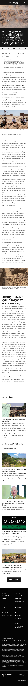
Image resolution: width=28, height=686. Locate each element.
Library (3, 607)
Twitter (18, 610)
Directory (4, 598)
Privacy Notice (23, 681)
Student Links (5, 612)
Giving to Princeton (19, 601)
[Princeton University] (7, 675)
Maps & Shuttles (19, 595)
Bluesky (18, 623)
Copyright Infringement (22, 680)
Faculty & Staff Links (7, 615)
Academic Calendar (6, 610)
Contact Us (4, 593)
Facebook (19, 607)
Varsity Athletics (18, 598)
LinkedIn (19, 618)
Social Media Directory (20, 627)
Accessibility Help (6, 595)
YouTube (19, 621)
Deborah (6, 85)
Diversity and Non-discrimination (7, 638)
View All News (13, 579)
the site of (12, 74)
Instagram (19, 612)
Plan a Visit (17, 593)
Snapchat (19, 615)
